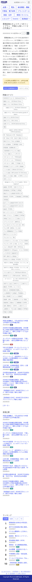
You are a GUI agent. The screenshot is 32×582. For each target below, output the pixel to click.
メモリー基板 (6, 154)
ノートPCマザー (17, 154)
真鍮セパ (12, 302)
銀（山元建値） (17, 141)
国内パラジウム (23, 138)
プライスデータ (24, 11)
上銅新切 (5, 309)
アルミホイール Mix (9, 237)
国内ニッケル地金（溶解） (10, 176)
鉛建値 (16, 215)
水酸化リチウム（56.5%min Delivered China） (16, 108)
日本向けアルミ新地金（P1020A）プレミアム (15, 259)
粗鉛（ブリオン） (8, 215)
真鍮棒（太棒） (7, 299)
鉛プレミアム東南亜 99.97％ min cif (13, 206)
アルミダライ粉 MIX (18, 225)
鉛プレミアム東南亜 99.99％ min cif (13, 203)
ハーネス (17, 287)
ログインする (23, 88)
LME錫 (19, 190)
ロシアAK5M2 (24, 250)
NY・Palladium (17, 135)
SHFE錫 (13, 190)
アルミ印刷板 (18, 231)
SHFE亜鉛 (25, 196)
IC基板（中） (20, 163)
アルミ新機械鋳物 (8, 231)
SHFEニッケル (23, 176)
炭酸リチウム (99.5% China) (11, 117)
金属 (4, 7)
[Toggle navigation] (28, 2)
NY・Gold (14, 138)
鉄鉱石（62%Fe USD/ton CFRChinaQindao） (16, 131)
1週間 (11, 519)
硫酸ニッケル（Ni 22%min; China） (13, 104)
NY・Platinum (7, 135)
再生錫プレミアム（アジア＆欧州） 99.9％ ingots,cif (16, 183)
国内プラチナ (6, 141)
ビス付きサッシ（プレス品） (11, 240)
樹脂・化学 (7, 15)
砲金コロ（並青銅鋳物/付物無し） (12, 290)
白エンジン (12, 218)
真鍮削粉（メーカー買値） (21, 299)
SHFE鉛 (22, 215)
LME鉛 (5, 218)
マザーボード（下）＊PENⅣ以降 (12, 157)
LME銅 (10, 312)
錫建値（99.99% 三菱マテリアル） (13, 187)
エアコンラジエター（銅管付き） (12, 222)
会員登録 (17, 2)
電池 (12, 7)
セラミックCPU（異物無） (17, 166)
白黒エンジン (20, 218)
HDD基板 (5, 166)
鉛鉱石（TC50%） (8, 209)
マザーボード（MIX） (9, 163)
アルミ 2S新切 (24, 244)
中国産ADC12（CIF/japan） (11, 250)
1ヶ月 (16, 519)
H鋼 (4, 127)
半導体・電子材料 (8, 11)
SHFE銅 (25, 309)
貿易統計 (25, 19)
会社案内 (12, 573)
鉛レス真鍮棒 (6, 296)
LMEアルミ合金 (7, 283)
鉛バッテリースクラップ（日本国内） (13, 212)
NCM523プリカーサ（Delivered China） (14, 98)
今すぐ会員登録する (10, 88)
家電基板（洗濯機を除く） (10, 147)
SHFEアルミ (17, 283)
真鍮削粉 (5, 302)
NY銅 (4, 312)
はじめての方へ (6, 571)
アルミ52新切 (24, 240)
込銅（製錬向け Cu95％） (10, 306)
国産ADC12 (15, 253)
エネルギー (6, 19)
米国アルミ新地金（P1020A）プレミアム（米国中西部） (16, 263)
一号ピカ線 (13, 309)
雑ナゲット (23, 306)
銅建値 (20, 309)
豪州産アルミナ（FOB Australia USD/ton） (15, 275)
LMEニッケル (7, 179)
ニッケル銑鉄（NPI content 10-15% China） (15, 173)
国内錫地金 (6, 190)
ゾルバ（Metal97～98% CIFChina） (13, 247)
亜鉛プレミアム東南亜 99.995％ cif (12, 193)
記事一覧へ (6, 405)
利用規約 (16, 571)
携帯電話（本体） (18, 144)
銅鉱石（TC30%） (8, 287)
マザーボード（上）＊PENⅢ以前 (12, 160)
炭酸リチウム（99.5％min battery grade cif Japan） (16, 113)
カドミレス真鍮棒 (17, 296)
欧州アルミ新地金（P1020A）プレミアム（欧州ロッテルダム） (16, 268)
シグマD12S (6, 253)
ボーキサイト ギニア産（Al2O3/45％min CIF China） (17, 279)
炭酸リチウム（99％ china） (11, 120)
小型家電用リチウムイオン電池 (11, 151)
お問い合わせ (21, 573)
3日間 (5, 519)
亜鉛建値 (18, 196)
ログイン (23, 2)
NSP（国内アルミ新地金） (10, 256)
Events (15, 19)
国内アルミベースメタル (9, 234)
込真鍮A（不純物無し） (19, 293)
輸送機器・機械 (23, 7)
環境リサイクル (23, 15)
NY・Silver (6, 138)
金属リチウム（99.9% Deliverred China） (14, 124)
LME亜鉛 (5, 200)
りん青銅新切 (6, 293)
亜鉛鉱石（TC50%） (8, 196)
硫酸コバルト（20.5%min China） (12, 101)
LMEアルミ (25, 283)
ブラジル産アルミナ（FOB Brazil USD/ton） (15, 272)
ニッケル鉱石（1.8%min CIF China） (13, 169)
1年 (21, 519)
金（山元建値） (7, 144)
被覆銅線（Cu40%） (22, 302)
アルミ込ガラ (6, 225)
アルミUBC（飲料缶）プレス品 (11, 228)
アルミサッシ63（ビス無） (10, 244)
